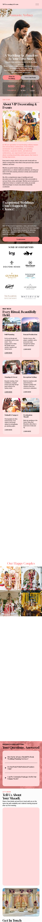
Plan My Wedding (11, 77)
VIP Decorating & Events (10, 4)
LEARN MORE (8, 353)
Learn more (21, 239)
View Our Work (30, 77)
